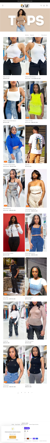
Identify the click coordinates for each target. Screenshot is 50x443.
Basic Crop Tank (6, 76)
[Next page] (31, 392)
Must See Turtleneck (29, 341)
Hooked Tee (5, 341)
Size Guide (17, 424)
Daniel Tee (27, 164)
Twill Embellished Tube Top (30, 209)
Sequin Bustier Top (7, 208)
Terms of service (28, 440)
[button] (2, 5)
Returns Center (24, 424)
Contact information (43, 440)
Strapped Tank (28, 385)
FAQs (13, 424)
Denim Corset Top (29, 297)
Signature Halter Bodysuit (30, 76)
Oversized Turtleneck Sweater (9, 164)
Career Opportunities (33, 424)
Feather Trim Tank (28, 120)
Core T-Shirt (5, 297)
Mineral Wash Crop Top (30, 253)
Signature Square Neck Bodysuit (9, 120)
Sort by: (27, 35)
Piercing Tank (6, 385)
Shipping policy (35, 440)
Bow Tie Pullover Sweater (8, 253)
